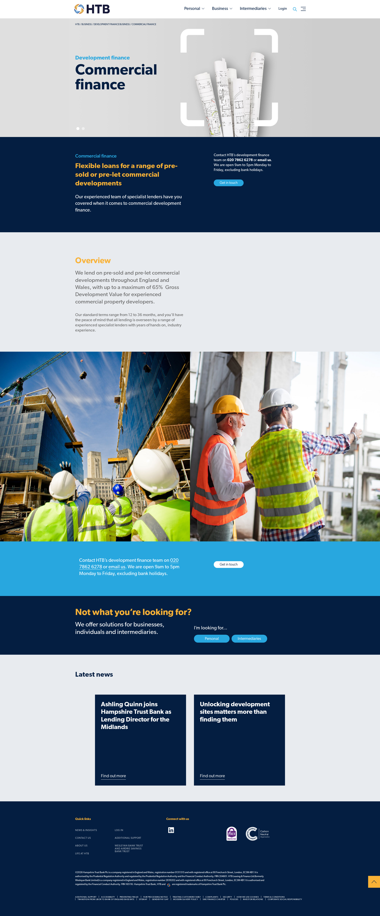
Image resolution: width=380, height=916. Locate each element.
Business (220, 8)
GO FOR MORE (92, 107)
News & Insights (86, 830)
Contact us (83, 838)
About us (81, 845)
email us (264, 160)
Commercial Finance (144, 24)
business (87, 24)
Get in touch (229, 183)
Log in (119, 830)
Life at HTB (82, 853)
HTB (77, 24)
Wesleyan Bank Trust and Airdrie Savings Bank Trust (129, 848)
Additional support (128, 838)
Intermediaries (253, 8)
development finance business (112, 24)
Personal (192, 8)
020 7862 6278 (240, 160)
